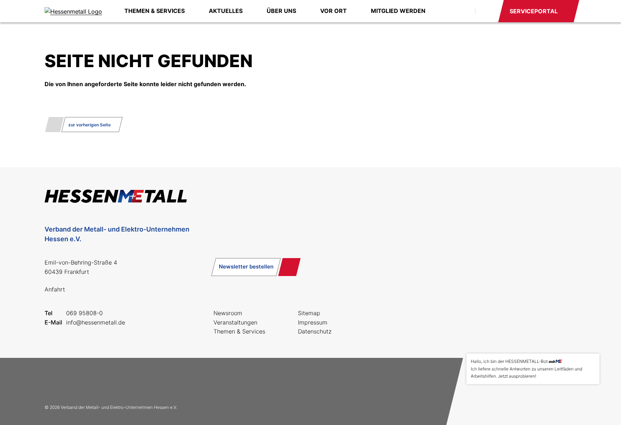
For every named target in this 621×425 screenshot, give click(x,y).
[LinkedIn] (99, 380)
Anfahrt (55, 289)
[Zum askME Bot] (589, 400)
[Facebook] (53, 380)
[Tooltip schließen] (591, 361)
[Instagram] (76, 380)
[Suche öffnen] (461, 11)
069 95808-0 (84, 313)
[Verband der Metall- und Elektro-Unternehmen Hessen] (73, 11)
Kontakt (486, 11)
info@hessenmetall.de (95, 322)
